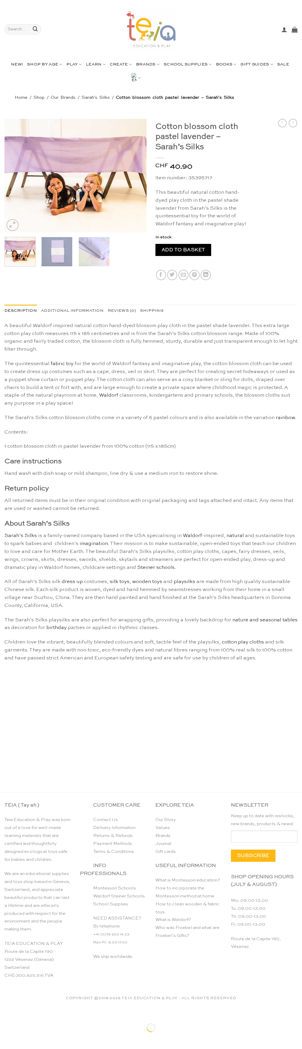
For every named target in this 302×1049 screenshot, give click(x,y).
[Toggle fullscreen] (24, 1013)
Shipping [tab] (151, 311)
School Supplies (186, 64)
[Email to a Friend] (183, 275)
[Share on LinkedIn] (206, 275)
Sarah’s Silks (20, 535)
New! (17, 64)
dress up (72, 581)
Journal (163, 843)
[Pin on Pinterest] (194, 275)
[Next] (136, 175)
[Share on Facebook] (161, 275)
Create (119, 64)
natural (235, 535)
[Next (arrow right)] (24, 1038)
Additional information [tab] (72, 311)
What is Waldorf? (173, 919)
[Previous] (14, 175)
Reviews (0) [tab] (122, 311)
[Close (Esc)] (60, 1013)
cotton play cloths (243, 642)
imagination (94, 543)
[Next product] (282, 123)
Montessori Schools (114, 888)
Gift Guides (254, 64)
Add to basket (183, 249)
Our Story (165, 819)
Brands (146, 64)
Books (224, 64)
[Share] (42, 1013)
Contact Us (105, 819)
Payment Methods (112, 843)
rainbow (285, 417)
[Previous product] (293, 123)
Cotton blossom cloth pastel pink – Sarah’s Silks (39, 769)
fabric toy (62, 363)
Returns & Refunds (113, 835)
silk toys (119, 581)
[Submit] (35, 29)
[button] (284, 29)
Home (21, 98)
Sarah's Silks (96, 98)
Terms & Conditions (113, 851)
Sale (283, 64)
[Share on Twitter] (172, 275)
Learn (93, 64)
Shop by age (42, 64)
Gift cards (165, 851)
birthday (56, 627)
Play (72, 64)
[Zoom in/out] (6, 1013)
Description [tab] (20, 311)
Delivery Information (114, 827)
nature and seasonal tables (265, 620)
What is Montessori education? (187, 880)
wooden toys (147, 581)
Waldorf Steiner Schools (119, 896)
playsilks (184, 581)
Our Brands (63, 98)
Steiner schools (156, 567)
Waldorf (108, 395)
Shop (39, 98)
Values (162, 827)
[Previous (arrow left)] (6, 1038)
